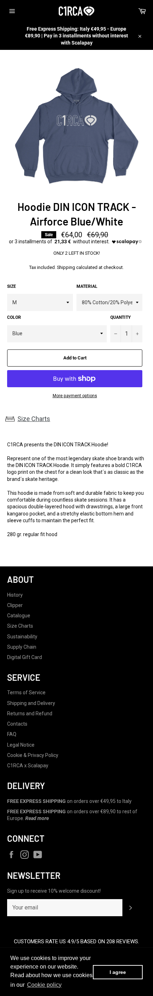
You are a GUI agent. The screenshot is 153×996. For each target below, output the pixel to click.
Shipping (66, 267)
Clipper (15, 605)
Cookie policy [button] (44, 985)
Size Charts (33, 418)
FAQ (11, 734)
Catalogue (18, 615)
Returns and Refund (29, 713)
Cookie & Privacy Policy (32, 755)
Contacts (17, 724)
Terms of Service (26, 692)
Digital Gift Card (24, 657)
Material (86, 286)
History (15, 595)
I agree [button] (118, 972)
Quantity (120, 317)
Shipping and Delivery (31, 703)
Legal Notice (21, 745)
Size (11, 286)
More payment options (75, 395)
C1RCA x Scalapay (27, 765)
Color (14, 317)
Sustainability (22, 636)
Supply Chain (21, 647)
